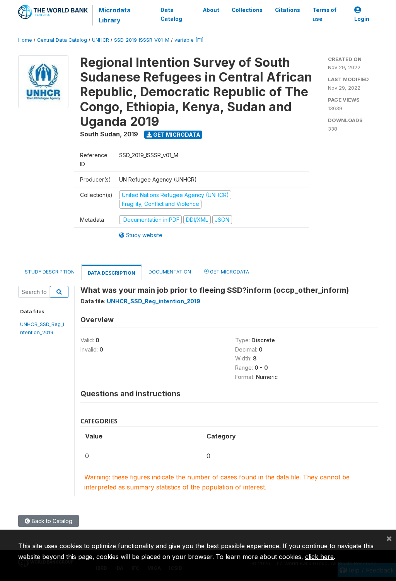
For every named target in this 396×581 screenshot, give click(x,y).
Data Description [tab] (111, 273)
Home (25, 40)
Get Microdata (176, 134)
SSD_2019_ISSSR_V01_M (141, 40)
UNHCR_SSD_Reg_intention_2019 (153, 301)
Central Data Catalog (62, 40)
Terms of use (324, 14)
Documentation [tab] (169, 272)
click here (319, 557)
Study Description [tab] (50, 272)
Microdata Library (115, 15)
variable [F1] (188, 40)
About (211, 10)
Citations (287, 10)
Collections (247, 10)
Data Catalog (171, 14)
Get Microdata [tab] (229, 272)
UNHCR (100, 40)
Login (361, 19)
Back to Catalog (51, 521)
